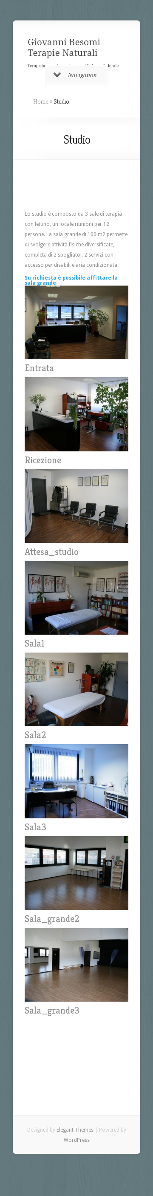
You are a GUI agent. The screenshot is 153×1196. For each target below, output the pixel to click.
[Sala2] (76, 727)
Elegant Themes (75, 1130)
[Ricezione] (76, 452)
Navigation (82, 74)
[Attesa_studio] (76, 543)
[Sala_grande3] (76, 1002)
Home (40, 101)
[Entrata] (76, 360)
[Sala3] (76, 819)
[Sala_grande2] (76, 910)
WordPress (77, 1140)
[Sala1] (76, 635)
